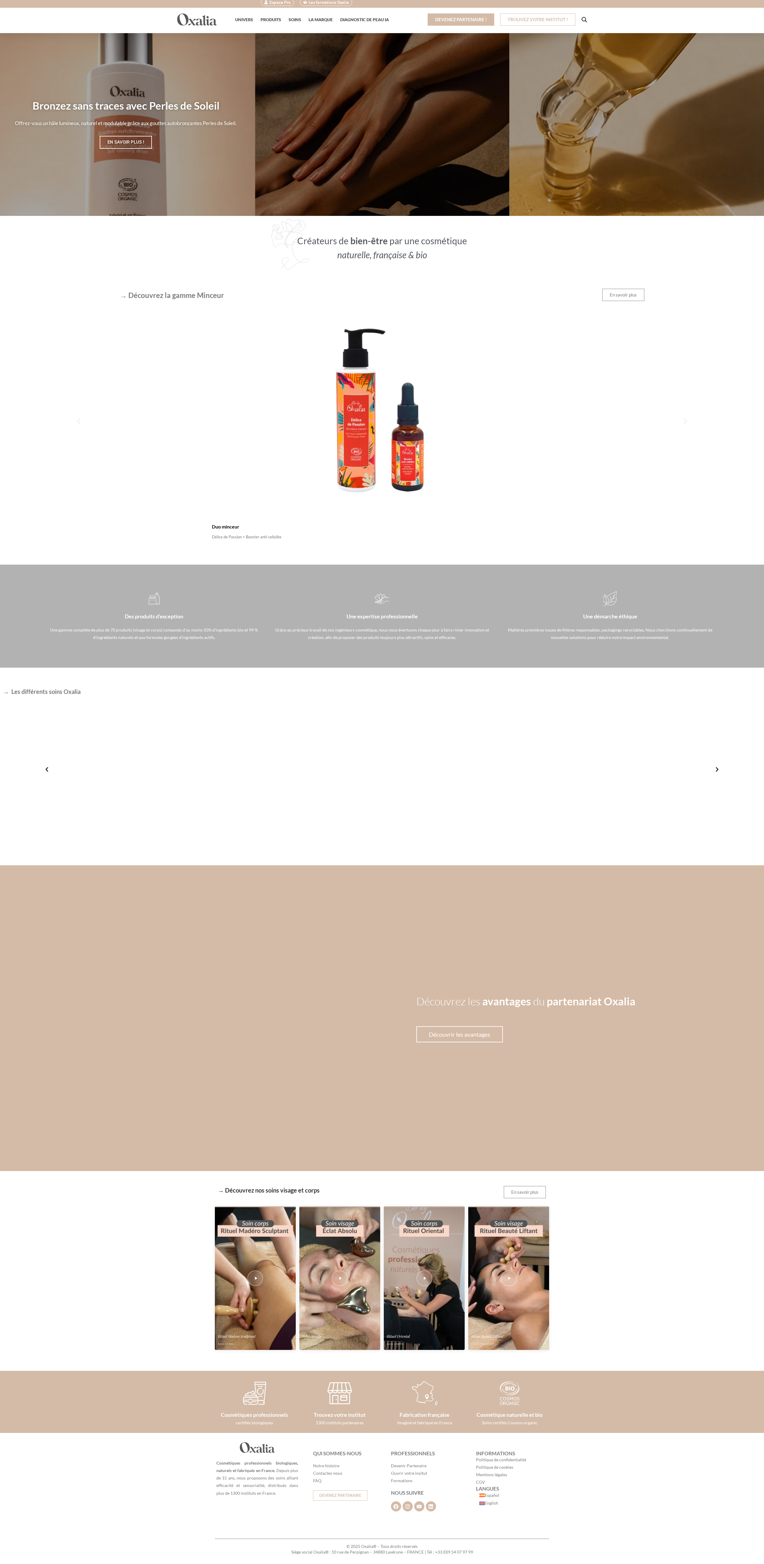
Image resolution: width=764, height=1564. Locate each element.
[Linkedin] (431, 1506)
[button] (78, 421)
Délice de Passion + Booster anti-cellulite (246, 536)
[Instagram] (408, 1506)
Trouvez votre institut (340, 1414)
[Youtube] (419, 1506)
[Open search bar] (584, 19)
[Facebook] (396, 1506)
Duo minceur (225, 526)
